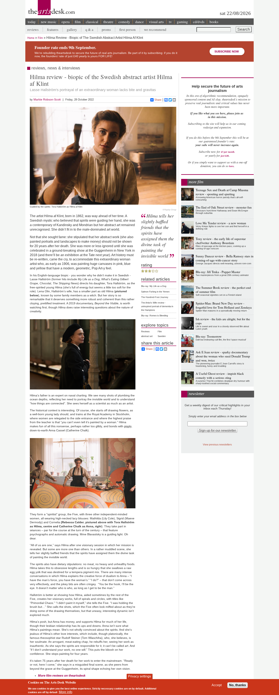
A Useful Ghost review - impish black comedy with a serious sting (220, 375)
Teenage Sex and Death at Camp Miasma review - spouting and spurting (222, 192)
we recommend (155, 29)
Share (157, 99)
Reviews (145, 331)
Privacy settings (139, 676)
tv (170, 21)
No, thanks (237, 685)
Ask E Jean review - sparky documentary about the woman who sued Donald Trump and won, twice (223, 356)
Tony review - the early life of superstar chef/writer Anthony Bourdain (221, 241)
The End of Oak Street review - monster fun (224, 207)
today (32, 21)
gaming (182, 21)
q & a (89, 29)
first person (127, 29)
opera (65, 21)
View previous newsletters (217, 444)
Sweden (162, 336)
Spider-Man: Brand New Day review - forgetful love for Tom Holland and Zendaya (224, 305)
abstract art (147, 336)
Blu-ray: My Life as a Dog (153, 286)
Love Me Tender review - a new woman (221, 223)
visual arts (156, 21)
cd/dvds (198, 21)
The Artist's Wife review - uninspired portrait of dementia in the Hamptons (157, 306)
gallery (72, 29)
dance (139, 21)
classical (92, 21)
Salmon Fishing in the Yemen (155, 291)
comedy (124, 21)
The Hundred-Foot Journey (154, 297)
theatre (108, 21)
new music (48, 21)
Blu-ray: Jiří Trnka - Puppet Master (218, 272)
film (78, 21)
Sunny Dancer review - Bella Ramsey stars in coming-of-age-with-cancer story (224, 258)
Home (30, 37)
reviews (33, 29)
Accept (217, 685)
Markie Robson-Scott (47, 99)
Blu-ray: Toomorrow (209, 336)
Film (40, 37)
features (52, 29)
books (214, 21)
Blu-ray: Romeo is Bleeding (154, 315)
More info (65, 692)
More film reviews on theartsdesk (61, 675)
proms (106, 29)
